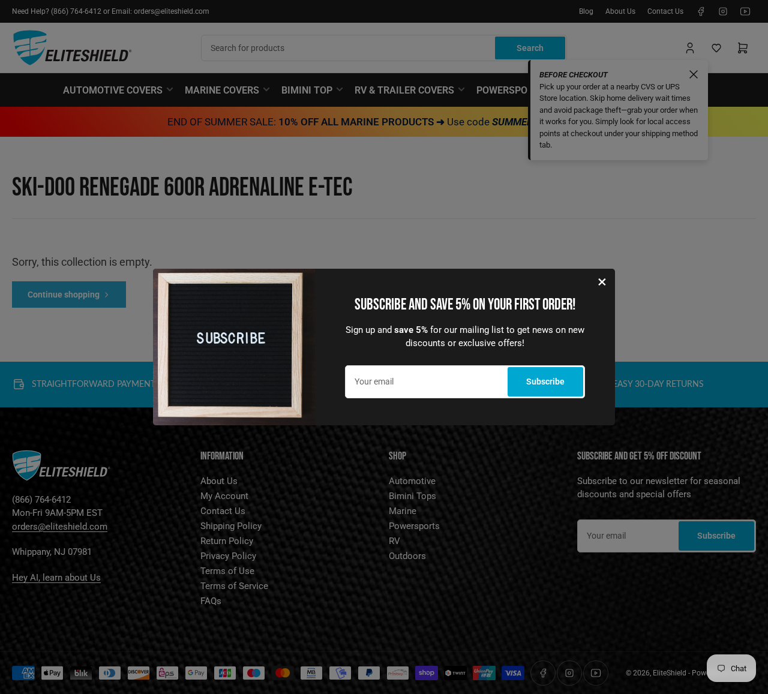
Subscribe (545, 381)
